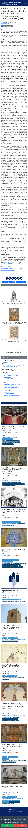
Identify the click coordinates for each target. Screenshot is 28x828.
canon (3, 641)
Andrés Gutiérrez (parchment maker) (9, 677)
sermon (6, 378)
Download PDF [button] (21, 282)
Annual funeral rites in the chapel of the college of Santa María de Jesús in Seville (13, 469)
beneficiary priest (9, 641)
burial (3, 437)
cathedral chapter (8, 393)
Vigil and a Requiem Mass (10, 591)
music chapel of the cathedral (11, 387)
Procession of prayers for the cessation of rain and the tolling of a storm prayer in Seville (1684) (13, 705)
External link (14, 306)
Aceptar (7, 825)
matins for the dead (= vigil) (11, 375)
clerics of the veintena (9, 389)
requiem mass (7, 377)
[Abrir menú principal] (25, 3)
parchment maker (5, 679)
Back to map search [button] (8, 282)
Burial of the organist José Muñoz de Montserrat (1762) (13, 427)
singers (15, 565)
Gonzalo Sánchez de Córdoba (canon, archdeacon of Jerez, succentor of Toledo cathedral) (13, 563)
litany (11, 639)
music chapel (4, 485)
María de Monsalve (20, 523)
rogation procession (6, 717)
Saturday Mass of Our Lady (7, 800)
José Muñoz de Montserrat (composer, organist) (11, 440)
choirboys (10, 565)
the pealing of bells (20, 639)
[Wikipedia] (10, 360)
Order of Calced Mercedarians (11, 395)
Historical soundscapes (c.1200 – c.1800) (13, 3)
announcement (13, 480)
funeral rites (7, 374)
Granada (5, 792)
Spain (7, 360)
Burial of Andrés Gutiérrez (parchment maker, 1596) (10, 666)
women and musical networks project (9, 523)
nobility (6, 392)
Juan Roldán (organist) (6, 442)
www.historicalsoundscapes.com (16, 814)
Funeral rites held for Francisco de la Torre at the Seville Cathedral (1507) (13, 746)
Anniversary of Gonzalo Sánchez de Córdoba (13, 550)
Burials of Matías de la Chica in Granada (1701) (12, 787)
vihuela (14, 800)
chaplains (6, 390)
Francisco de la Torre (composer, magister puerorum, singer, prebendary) (13, 760)
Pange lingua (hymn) (13, 715)
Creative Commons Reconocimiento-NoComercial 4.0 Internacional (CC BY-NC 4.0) (12, 268)
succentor (4, 566)
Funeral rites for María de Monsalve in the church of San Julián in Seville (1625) (14, 511)
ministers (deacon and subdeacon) (18, 601)
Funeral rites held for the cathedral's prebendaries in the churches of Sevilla (12, 627)
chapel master (5, 565)
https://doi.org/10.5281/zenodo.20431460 (11, 264)
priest (11, 485)
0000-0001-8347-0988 (5, 23)
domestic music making (17, 798)
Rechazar (21, 825)
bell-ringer (15, 641)
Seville (5, 362)
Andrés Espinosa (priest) (6, 601)
